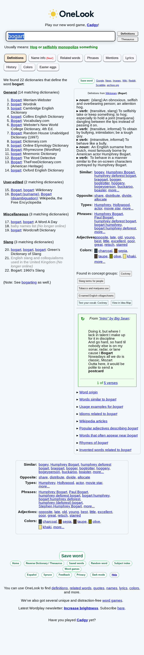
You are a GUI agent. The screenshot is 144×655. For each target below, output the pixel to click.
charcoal (105, 251)
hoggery (117, 183)
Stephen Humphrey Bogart (60, 506)
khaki (131, 256)
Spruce (48, 574)
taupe (103, 256)
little (106, 241)
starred (122, 245)
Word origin (88, 392)
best (97, 241)
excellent (118, 241)
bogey (99, 172)
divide (126, 196)
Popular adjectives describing (108, 428)
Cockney (125, 273)
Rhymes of (93, 443)
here (121, 608)
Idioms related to (98, 414)
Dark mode (98, 574)
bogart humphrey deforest (115, 228)
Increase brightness (81, 608)
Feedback (64, 574)
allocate (100, 199)
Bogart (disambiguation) (31, 196)
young (129, 237)
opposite (101, 237)
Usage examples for (101, 407)
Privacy (81, 574)
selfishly (50, 47)
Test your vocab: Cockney (93, 302)
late (113, 237)
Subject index (122, 563)
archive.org (113, 85)
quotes (98, 588)
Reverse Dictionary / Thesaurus (44, 563)
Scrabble (100, 85)
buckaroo (125, 187)
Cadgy (92, 25)
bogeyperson (105, 187)
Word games (72, 568)
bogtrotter (102, 183)
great (98, 245)
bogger (115, 179)
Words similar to (97, 399)
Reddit (132, 80)
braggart (101, 179)
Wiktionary (111, 93)
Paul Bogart (103, 217)
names (111, 588)
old (120, 237)
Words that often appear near (108, 435)
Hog (33, 47)
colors (134, 588)
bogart (16, 104)
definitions (60, 588)
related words (81, 588)
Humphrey (102, 205)
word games (112, 600)
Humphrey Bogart (120, 172)
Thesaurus (127, 39)
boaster (100, 190)
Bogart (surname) (25, 194)
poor (131, 241)
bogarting (29, 282)
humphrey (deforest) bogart (60, 503)
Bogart (16, 100)
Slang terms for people (91, 281)
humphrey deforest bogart (115, 176)
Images (117, 80)
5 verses (111, 383)
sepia (122, 251)
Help (114, 574)
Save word (86, 80)
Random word (99, 563)
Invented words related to (105, 450)
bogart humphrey (108, 225)
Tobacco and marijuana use (94, 288)
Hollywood (121, 205)
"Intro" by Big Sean (114, 318)
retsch (109, 245)
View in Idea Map (121, 302)
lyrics (123, 588)
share (99, 196)
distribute (112, 196)
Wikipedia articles (93, 421)
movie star (112, 208)
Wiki (124, 80)
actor (98, 208)
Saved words (76, 563)
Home (15, 563)
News (108, 80)
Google (100, 80)
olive (117, 256)
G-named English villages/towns (96, 295)
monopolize (68, 47)
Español (32, 574)
